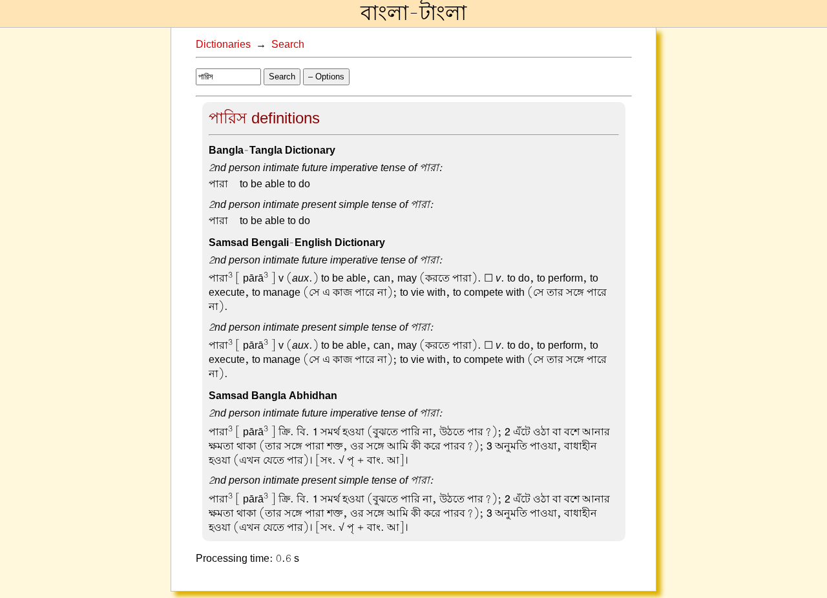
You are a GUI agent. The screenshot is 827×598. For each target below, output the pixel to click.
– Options (326, 76)
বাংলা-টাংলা (413, 13)
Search (287, 44)
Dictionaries (223, 44)
